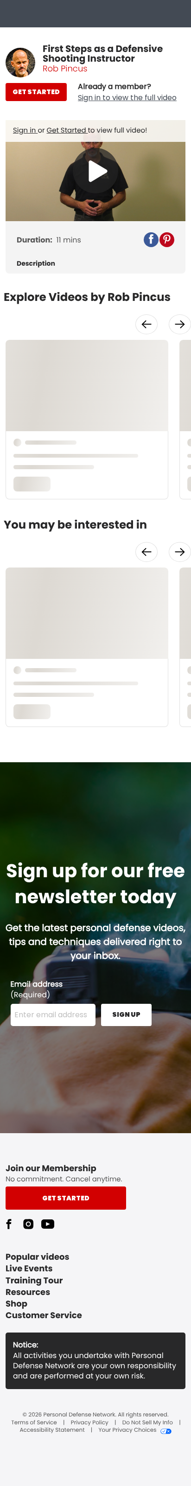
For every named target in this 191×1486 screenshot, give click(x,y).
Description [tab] (36, 263)
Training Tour (34, 1281)
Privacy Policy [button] (89, 1423)
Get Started (67, 130)
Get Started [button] (65, 1198)
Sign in (25, 130)
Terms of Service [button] (34, 1423)
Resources (28, 1292)
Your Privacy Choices (127, 1430)
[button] (127, 92)
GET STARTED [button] (36, 91)
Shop (16, 1304)
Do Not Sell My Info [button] (147, 1423)
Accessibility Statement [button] (51, 1430)
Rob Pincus (65, 69)
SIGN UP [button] (126, 1014)
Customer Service (44, 1315)
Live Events (29, 1269)
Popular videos (38, 1257)
